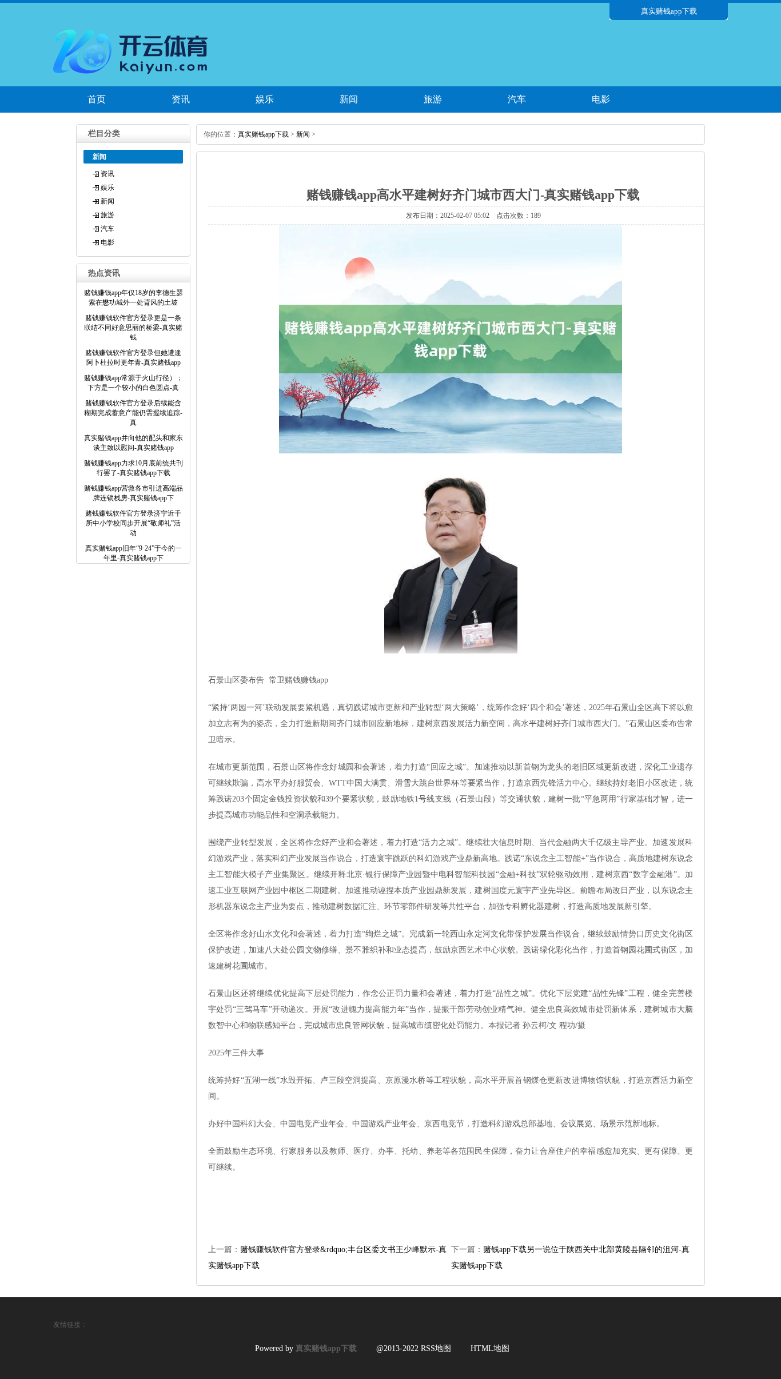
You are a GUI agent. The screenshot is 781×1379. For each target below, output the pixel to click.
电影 (601, 99)
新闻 (349, 99)
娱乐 (265, 99)
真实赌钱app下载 (263, 134)
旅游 (433, 99)
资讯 (181, 99)
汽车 (517, 99)
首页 (96, 99)
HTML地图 (490, 1348)
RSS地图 (436, 1348)
